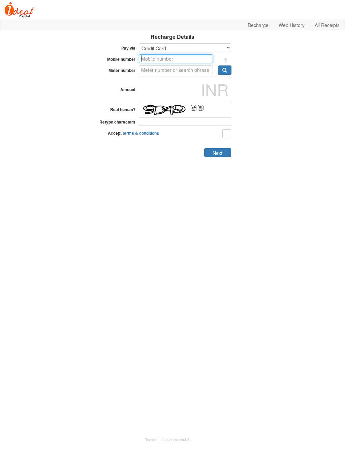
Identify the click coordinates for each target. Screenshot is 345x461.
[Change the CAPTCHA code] (193, 108)
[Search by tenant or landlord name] (224, 70)
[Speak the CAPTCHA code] (200, 108)
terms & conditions (141, 133)
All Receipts (327, 25)
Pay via (128, 48)
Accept (133, 133)
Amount (127, 89)
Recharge (258, 25)
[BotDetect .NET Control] (164, 110)
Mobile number (121, 59)
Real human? (122, 109)
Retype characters (117, 122)
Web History (292, 25)
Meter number (121, 70)
